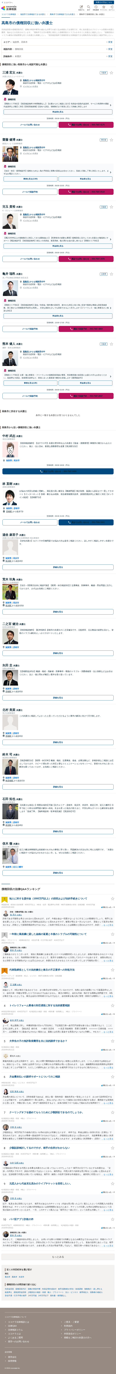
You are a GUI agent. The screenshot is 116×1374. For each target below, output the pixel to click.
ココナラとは (14, 1333)
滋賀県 (9, 460)
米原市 (21, 1277)
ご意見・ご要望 (71, 1322)
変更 (110, 42)
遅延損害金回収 (20, 1292)
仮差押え (8, 1292)
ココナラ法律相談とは (18, 1322)
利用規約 (68, 1326)
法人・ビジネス (71, 1292)
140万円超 (32, 1296)
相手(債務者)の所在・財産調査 (70, 1289)
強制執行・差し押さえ (93, 1289)
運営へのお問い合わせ (18, 1341)
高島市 (26, 80)
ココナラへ (8, 3)
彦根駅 (9, 511)
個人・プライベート (55, 1292)
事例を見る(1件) (30, 383)
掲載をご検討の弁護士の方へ (78, 1337)
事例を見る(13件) (30, 179)
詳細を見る (58, 567)
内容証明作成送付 (49, 1289)
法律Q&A (12, 1326)
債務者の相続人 (96, 1292)
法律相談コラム (15, 1330)
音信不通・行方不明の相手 (16, 1296)
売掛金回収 (9, 1289)
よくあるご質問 (15, 1337)
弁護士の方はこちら (104, 2)
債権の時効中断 (34, 1289)
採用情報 (12, 1361)
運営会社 (12, 1357)
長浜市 (17, 460)
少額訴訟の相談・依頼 (37, 1292)
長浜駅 (8, 561)
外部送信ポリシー (72, 1333)
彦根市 (17, 508)
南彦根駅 (9, 781)
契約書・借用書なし (58, 1296)
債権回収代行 (20, 1289)
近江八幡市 (18, 867)
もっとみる (58, 1257)
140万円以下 (43, 1296)
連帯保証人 (84, 1292)
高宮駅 (8, 825)
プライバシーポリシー (74, 1330)
